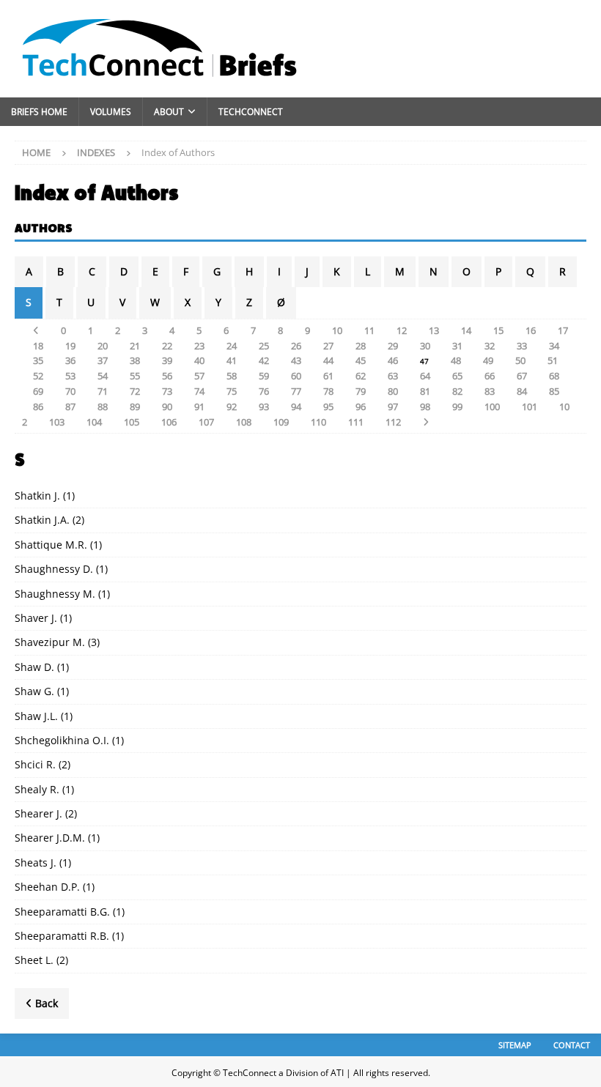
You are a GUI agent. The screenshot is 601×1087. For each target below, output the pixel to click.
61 (328, 375)
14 (466, 330)
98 (425, 406)
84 (522, 391)
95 (328, 406)
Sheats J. (35, 862)
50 (520, 360)
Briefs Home (39, 111)
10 (337, 330)
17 (563, 330)
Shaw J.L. (36, 716)
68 (554, 375)
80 (393, 391)
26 (296, 345)
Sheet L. (34, 960)
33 (522, 345)
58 (231, 375)
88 (102, 406)
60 (296, 375)
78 (328, 391)
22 (167, 345)
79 (360, 391)
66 (489, 375)
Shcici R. (35, 764)
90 (167, 406)
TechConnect (250, 111)
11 (369, 330)
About (169, 111)
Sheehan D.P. (47, 887)
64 (425, 375)
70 (70, 391)
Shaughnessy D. (54, 569)
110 (318, 422)
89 (135, 406)
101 (529, 406)
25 (264, 345)
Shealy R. (37, 789)
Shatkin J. (37, 495)
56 (167, 375)
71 (102, 391)
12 (402, 330)
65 (457, 375)
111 (356, 422)
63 (393, 375)
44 (328, 360)
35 (38, 360)
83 (489, 391)
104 (94, 422)
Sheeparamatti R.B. (62, 936)
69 (38, 391)
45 (360, 360)
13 (434, 330)
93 (264, 406)
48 (456, 360)
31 (457, 345)
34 (554, 345)
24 (231, 345)
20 (102, 345)
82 (457, 391)
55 (135, 375)
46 (393, 360)
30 (425, 345)
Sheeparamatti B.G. (62, 912)
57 (199, 375)
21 (135, 345)
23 (199, 345)
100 (492, 406)
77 (296, 391)
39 (167, 360)
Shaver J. (36, 618)
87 (70, 406)
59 (264, 375)
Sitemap (514, 1044)
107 (206, 422)
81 (425, 391)
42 (264, 360)
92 (231, 406)
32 (489, 345)
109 (281, 422)
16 (531, 330)
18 (38, 345)
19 (70, 345)
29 (393, 345)
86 (38, 406)
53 (70, 375)
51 (552, 360)
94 (296, 406)
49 (488, 360)
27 (328, 345)
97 (393, 406)
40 (199, 360)
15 (498, 330)
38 (135, 360)
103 (56, 422)
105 (131, 422)
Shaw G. (34, 691)
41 (231, 360)
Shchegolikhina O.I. (62, 740)
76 (264, 391)
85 (554, 391)
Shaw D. (34, 667)
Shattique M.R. (51, 545)
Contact (571, 1044)
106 (169, 422)
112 (393, 422)
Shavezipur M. (50, 642)
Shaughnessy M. (55, 594)
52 (38, 375)
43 (296, 360)
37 (102, 360)
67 (522, 375)
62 (360, 375)
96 (360, 406)
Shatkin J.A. (42, 520)
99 (457, 406)
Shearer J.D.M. (50, 838)
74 (199, 391)
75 (231, 391)
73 (167, 391)
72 (135, 391)
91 (199, 406)
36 (70, 360)
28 (360, 345)
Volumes (110, 111)
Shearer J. (38, 813)
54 (102, 375)
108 (243, 422)
